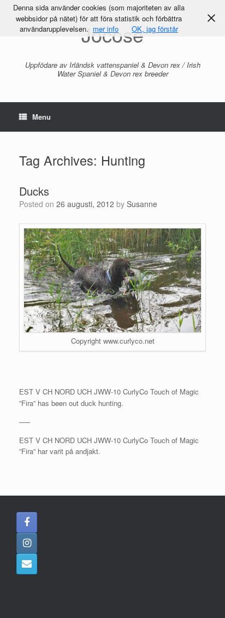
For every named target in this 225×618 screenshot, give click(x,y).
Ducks (34, 191)
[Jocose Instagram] (26, 543)
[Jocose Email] (26, 564)
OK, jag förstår (155, 28)
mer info (106, 28)
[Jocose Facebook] (26, 522)
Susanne (142, 203)
